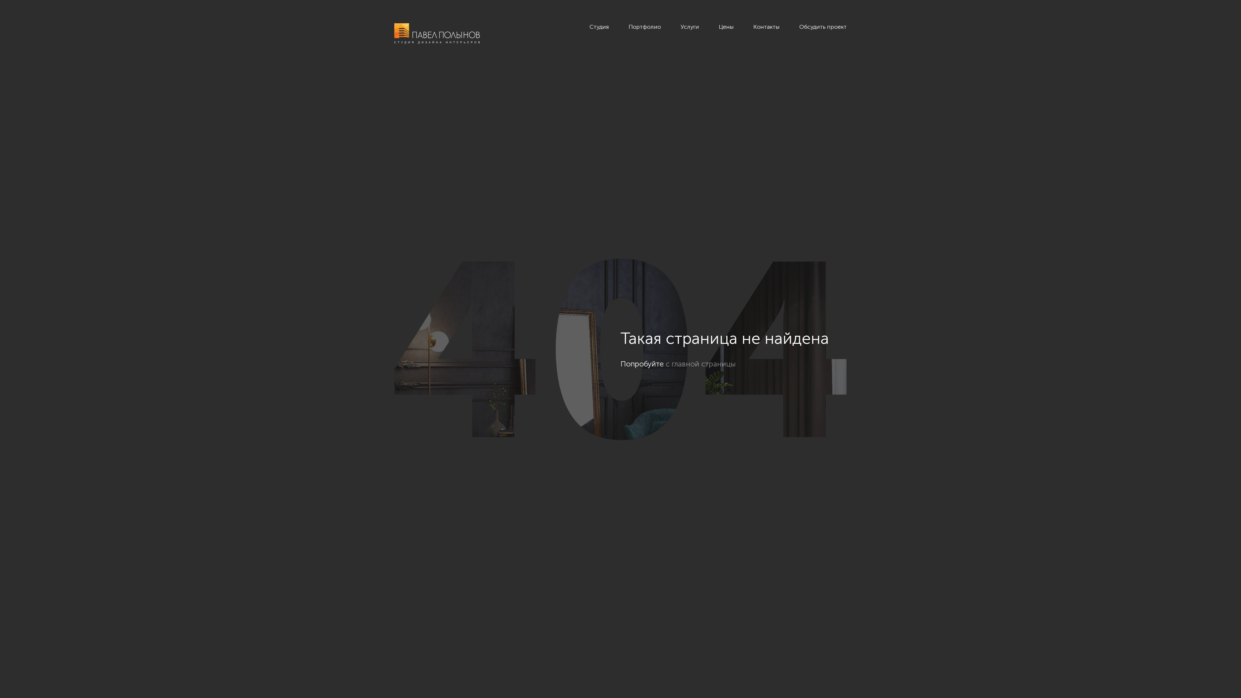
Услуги (690, 26)
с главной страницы (701, 363)
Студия (599, 26)
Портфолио (645, 26)
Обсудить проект (823, 26)
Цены (726, 26)
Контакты (766, 26)
